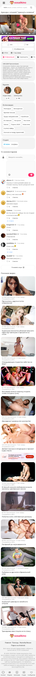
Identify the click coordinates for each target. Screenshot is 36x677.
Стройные (25, 116)
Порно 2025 (15, 124)
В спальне (7, 120)
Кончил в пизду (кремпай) (14, 132)
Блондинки (18, 108)
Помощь (15, 643)
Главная (8, 643)
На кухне (17, 120)
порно (18, 648)
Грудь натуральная (11, 116)
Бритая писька (9, 112)
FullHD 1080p (9, 128)
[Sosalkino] (18, 3)
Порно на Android (18, 645)
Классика (26, 124)
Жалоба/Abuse (25, 643)
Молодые (7, 108)
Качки (6, 124)
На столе (27, 120)
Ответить (15, 187)
